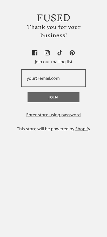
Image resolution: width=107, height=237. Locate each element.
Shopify (82, 129)
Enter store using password (53, 115)
